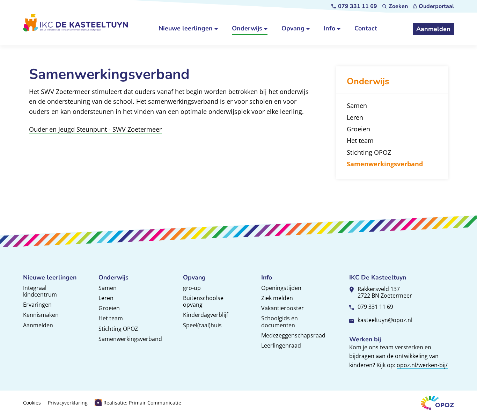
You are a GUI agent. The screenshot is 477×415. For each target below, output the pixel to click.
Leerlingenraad (281, 345)
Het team (110, 318)
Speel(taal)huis (202, 325)
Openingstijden (281, 288)
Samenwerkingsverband (130, 339)
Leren (105, 298)
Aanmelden (38, 325)
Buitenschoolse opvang (203, 301)
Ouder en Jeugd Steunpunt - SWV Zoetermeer (95, 129)
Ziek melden (277, 298)
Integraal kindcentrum (40, 291)
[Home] (75, 22)
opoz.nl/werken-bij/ (422, 365)
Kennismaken (41, 315)
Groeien (109, 308)
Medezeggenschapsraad (293, 335)
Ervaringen (37, 304)
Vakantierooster (282, 308)
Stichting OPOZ (118, 329)
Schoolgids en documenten (279, 321)
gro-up (192, 288)
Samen (107, 288)
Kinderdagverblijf (205, 315)
